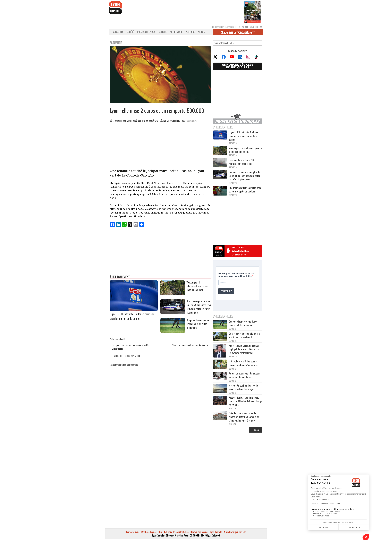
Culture (163, 32)
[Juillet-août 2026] (252, 11)
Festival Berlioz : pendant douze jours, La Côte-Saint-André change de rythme (245, 401)
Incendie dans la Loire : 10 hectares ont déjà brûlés (241, 161)
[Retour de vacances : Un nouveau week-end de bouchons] (220, 376)
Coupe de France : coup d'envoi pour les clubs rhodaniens (197, 323)
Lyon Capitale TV (217, 532)
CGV (160, 532)
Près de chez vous (146, 32)
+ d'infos (255, 429)
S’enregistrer (231, 26)
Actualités (118, 32)
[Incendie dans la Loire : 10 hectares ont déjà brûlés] (220, 163)
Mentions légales (149, 532)
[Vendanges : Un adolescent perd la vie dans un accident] (172, 294)
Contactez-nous (132, 532)
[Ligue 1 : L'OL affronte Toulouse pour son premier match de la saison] (134, 310)
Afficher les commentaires (127, 356)
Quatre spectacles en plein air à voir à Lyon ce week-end (244, 335)
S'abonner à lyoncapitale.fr (238, 32)
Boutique (254, 26)
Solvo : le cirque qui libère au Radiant (189, 345)
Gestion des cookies (199, 532)
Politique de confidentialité (176, 532)
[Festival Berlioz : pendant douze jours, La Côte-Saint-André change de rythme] (220, 401)
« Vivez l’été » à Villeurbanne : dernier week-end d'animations (243, 363)
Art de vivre (176, 32)
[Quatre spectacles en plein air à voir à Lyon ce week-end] (220, 337)
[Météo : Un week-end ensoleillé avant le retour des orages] (220, 389)
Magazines (243, 26)
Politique (190, 32)
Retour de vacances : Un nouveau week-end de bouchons (245, 375)
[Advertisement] (160, 146)
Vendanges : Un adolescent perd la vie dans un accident (197, 286)
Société (130, 32)
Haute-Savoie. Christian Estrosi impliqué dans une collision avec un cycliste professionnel (244, 349)
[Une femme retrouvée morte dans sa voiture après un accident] (220, 191)
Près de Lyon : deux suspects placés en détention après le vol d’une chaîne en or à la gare (244, 416)
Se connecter (218, 26)
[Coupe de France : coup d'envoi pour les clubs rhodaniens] (172, 331)
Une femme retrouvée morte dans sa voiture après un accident (245, 189)
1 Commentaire (191, 120)
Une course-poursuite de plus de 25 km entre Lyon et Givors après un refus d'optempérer (198, 306)
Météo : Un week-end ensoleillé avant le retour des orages (243, 387)
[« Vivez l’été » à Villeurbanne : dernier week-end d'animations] (220, 364)
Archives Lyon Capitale (236, 532)
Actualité (122, 338)
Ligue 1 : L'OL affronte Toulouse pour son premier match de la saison (132, 316)
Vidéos (201, 32)
